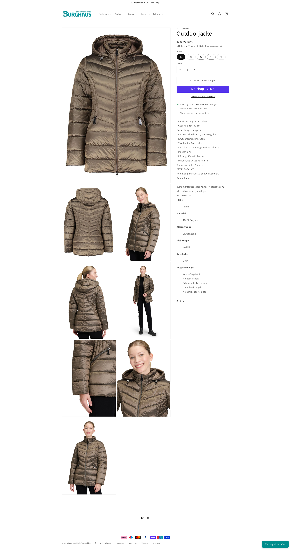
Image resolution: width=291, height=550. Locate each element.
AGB (137, 543)
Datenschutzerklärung (123, 543)
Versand (192, 46)
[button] (105, 14)
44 (211, 57)
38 (181, 57)
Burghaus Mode (74, 543)
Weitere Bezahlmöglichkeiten (203, 96)
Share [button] (182, 301)
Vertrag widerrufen (275, 544)
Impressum (155, 543)
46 (223, 57)
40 (193, 57)
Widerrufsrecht (106, 543)
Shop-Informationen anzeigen (194, 113)
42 (201, 57)
